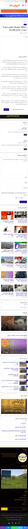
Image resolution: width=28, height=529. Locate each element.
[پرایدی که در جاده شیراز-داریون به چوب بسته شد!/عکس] (23, 382)
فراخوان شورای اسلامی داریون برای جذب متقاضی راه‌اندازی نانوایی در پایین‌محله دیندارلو (21, 294)
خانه (25, 21)
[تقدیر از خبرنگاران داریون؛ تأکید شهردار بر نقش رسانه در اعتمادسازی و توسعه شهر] (21, 214)
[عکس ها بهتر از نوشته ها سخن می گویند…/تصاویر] (23, 364)
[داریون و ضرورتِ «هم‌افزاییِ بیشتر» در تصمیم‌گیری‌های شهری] (7, 245)
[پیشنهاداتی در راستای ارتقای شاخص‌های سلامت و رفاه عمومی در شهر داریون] (21, 245)
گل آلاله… (24, 329)
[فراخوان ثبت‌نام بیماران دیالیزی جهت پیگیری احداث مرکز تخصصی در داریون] (21, 260)
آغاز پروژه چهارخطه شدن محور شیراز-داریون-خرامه (7, 265)
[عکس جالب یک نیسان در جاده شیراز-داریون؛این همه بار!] (23, 388)
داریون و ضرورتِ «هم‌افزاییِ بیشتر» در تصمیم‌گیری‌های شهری (7, 250)
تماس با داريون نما (22, 497)
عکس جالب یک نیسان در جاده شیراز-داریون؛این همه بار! (10, 387)
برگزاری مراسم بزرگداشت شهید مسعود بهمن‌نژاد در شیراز (21, 280)
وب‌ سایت (25, 187)
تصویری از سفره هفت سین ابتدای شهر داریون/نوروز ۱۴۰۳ (11, 369)
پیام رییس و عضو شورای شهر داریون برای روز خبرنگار (7, 221)
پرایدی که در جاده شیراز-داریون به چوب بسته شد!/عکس (10, 381)
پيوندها (24, 495)
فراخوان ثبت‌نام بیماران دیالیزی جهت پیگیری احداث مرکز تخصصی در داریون (21, 266)
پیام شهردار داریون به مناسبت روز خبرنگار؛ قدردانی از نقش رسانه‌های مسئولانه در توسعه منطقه (21, 236)
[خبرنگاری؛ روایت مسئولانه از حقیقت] (7, 229)
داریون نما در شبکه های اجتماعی (20, 499)
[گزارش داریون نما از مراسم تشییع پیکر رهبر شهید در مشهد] (7, 288)
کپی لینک (6, 109)
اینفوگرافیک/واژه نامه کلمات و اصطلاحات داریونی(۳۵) (8, 280)
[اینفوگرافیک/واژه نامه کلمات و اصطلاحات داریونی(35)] (7, 274)
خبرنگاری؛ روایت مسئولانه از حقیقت (8, 234)
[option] (14, 323)
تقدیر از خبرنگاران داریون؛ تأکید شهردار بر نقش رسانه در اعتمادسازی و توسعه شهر (21, 221)
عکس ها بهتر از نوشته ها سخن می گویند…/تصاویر (10, 363)
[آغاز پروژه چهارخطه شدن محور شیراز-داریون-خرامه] (7, 260)
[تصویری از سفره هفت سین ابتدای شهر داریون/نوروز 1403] (23, 370)
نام (26, 177)
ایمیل (25, 182)
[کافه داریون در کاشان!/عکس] (23, 376)
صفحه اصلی (24, 504)
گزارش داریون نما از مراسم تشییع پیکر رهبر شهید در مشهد (7, 293)
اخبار (22, 21)
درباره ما (24, 502)
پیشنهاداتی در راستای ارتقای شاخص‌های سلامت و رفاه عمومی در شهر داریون (21, 251)
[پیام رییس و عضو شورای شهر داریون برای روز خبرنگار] (7, 215)
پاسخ (25, 134)
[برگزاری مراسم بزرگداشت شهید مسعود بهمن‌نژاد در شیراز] (21, 274)
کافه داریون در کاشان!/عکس (13, 374)
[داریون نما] (14, 5)
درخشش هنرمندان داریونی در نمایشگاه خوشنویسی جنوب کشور (15, 411)
